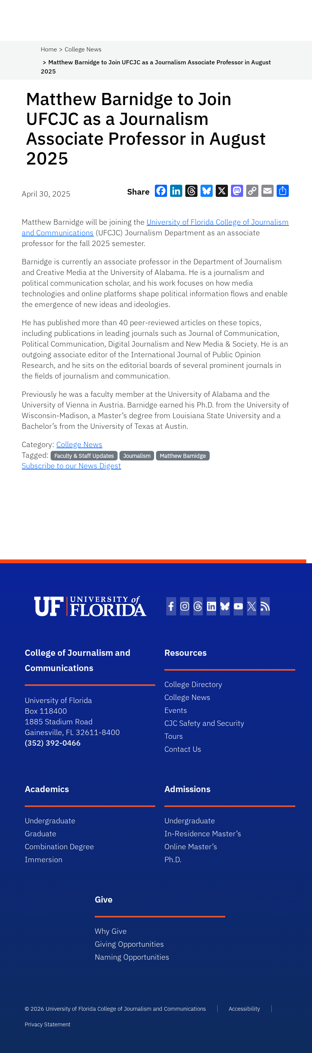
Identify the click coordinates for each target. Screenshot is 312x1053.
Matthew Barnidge (183, 455)
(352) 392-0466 (53, 743)
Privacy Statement (47, 1024)
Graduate (40, 833)
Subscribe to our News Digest (71, 465)
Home (49, 49)
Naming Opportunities (132, 957)
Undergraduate (50, 820)
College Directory (193, 684)
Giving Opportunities (129, 944)
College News (83, 49)
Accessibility (244, 1008)
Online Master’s (190, 846)
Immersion (43, 859)
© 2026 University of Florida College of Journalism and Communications (115, 1008)
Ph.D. (172, 859)
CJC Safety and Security (204, 723)
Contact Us (182, 749)
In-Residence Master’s (202, 833)
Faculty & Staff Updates (84, 455)
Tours (173, 736)
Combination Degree (59, 846)
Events (175, 710)
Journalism (137, 455)
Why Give (111, 931)
